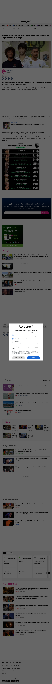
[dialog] (26, 342)
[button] (26, 342)
